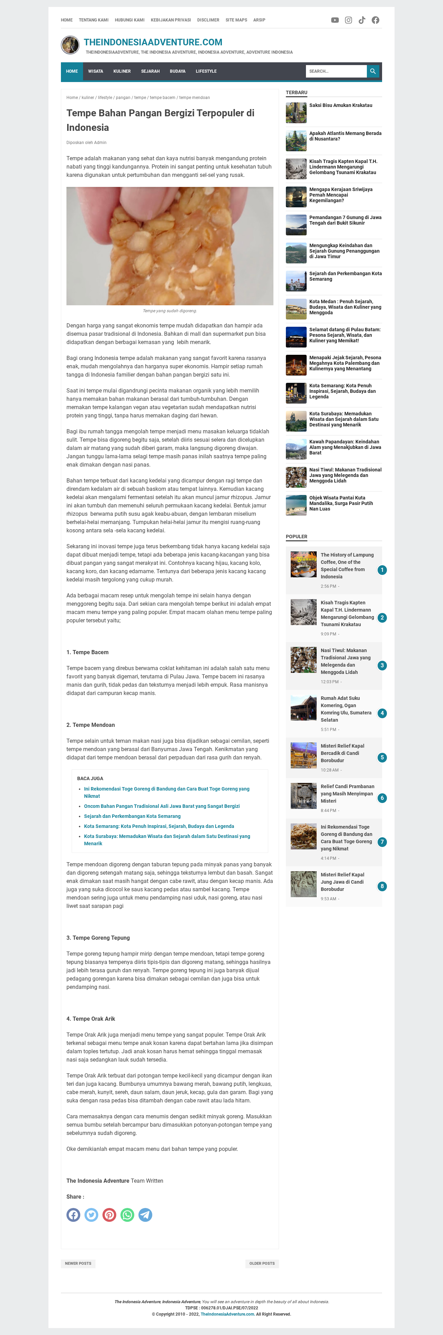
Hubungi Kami (130, 20)
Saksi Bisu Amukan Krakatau (340, 105)
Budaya (178, 71)
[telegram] (145, 1215)
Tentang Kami (94, 20)
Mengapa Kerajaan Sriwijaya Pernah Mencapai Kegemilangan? (341, 195)
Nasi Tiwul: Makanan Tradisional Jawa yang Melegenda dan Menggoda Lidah (345, 475)
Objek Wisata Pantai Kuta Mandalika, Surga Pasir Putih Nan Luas (341, 503)
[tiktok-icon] (362, 20)
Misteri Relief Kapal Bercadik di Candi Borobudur (342, 753)
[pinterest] (109, 1215)
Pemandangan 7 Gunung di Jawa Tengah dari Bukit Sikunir (345, 220)
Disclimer (208, 20)
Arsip (259, 20)
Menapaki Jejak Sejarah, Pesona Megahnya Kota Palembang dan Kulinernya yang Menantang (345, 363)
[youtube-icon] (335, 20)
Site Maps (236, 20)
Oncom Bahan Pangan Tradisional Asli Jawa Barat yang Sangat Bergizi (162, 806)
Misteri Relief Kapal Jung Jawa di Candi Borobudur (342, 882)
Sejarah (150, 71)
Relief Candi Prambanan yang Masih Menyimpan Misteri (347, 794)
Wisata (95, 71)
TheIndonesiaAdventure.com (142, 42)
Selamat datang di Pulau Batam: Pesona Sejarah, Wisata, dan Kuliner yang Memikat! (345, 335)
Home (67, 20)
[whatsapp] (127, 1215)
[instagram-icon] (349, 20)
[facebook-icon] (376, 20)
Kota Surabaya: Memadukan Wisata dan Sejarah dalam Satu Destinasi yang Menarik (344, 419)
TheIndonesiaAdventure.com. (228, 1314)
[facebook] (73, 1215)
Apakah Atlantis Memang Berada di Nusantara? (345, 136)
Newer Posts (78, 1263)
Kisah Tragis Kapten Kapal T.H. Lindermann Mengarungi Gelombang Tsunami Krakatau (343, 167)
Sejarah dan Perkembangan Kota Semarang (132, 816)
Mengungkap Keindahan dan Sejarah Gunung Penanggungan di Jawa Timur (344, 251)
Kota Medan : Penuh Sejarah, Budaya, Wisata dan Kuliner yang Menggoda (345, 307)
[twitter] (91, 1215)
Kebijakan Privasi (171, 20)
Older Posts (262, 1263)
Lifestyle (206, 71)
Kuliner (122, 71)
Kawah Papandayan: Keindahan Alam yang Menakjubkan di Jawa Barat (345, 447)
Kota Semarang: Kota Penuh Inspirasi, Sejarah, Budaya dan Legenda (159, 826)
